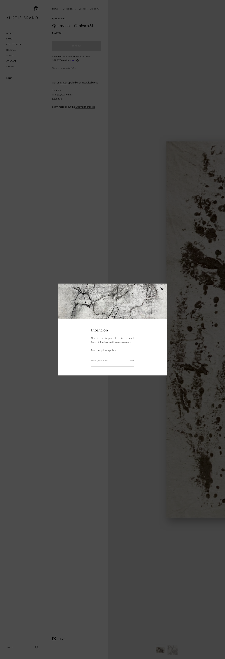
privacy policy (108, 350)
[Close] (161, 289)
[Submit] (132, 362)
